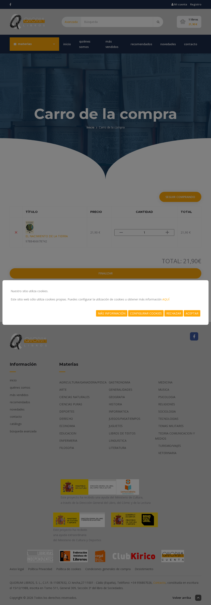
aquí (165, 299)
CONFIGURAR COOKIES (146, 313)
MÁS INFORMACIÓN (111, 313)
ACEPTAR (192, 313)
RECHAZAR (173, 313)
